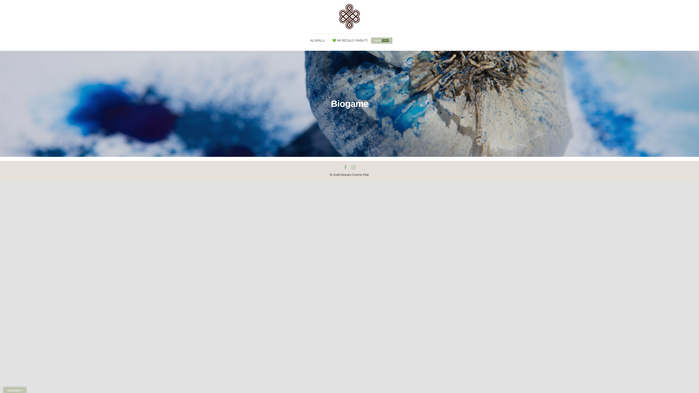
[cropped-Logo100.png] (349, 4)
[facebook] (345, 167)
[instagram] (353, 167)
